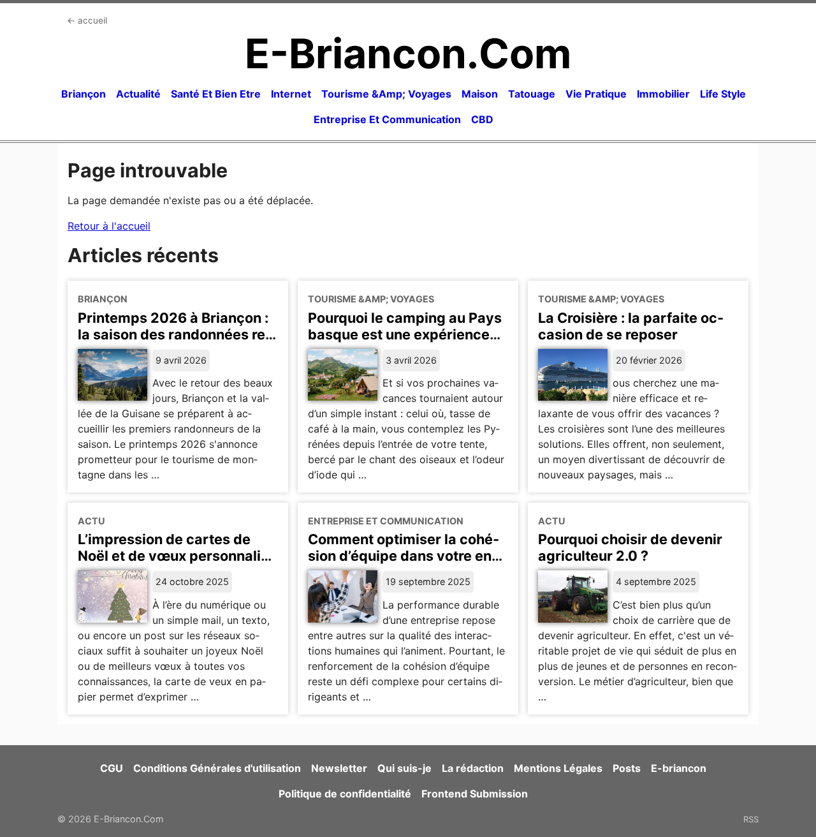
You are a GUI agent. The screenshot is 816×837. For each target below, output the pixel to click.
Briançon (83, 93)
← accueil (87, 20)
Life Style (723, 93)
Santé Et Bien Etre (216, 93)
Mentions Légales (558, 768)
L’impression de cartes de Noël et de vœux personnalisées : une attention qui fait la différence (175, 564)
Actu (91, 520)
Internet (291, 93)
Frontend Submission (474, 793)
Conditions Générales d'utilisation (217, 768)
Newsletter (339, 768)
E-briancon (678, 768)
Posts (627, 768)
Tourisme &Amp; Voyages (386, 93)
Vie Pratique (596, 93)
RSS (751, 819)
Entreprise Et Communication (387, 119)
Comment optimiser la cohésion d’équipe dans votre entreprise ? (403, 556)
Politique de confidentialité (345, 793)
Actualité (138, 93)
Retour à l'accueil (109, 225)
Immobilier (663, 93)
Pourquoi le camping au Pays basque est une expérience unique (405, 334)
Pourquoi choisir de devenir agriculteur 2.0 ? (630, 547)
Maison (480, 93)
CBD (482, 119)
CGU (111, 768)
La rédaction (473, 768)
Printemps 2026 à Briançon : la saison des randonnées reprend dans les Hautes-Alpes (175, 334)
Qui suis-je (404, 768)
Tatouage (531, 93)
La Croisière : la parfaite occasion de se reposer (631, 326)
